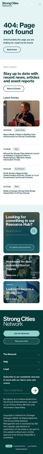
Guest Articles (20, 130)
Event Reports (19, 169)
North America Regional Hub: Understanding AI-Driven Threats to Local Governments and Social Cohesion (21, 175)
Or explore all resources (20, 247)
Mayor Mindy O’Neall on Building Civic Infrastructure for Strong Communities (19, 135)
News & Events (14, 88)
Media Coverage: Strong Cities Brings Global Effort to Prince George (19, 192)
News (16, 149)
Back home (12, 49)
